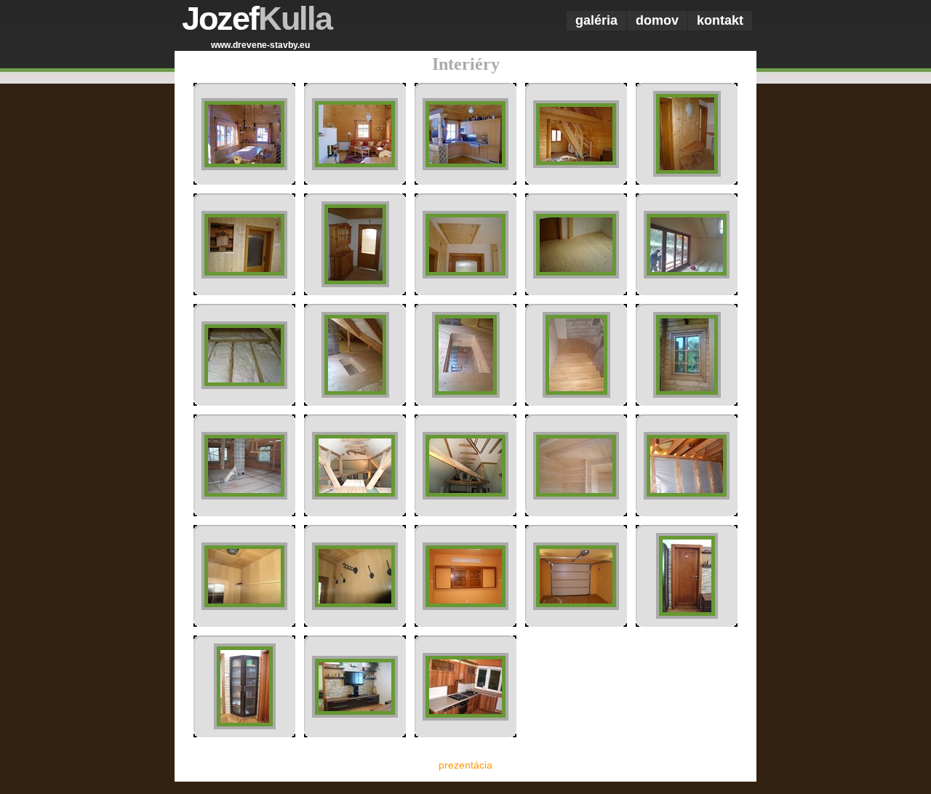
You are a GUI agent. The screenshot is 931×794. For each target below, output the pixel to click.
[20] (687, 496)
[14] (576, 394)
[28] (465, 717)
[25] (687, 615)
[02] (355, 166)
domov (657, 20)
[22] (355, 606)
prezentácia (465, 765)
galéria (596, 20)
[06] (244, 275)
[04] (576, 164)
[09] (576, 275)
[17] (355, 496)
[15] (687, 394)
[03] (465, 166)
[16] (244, 496)
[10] (687, 275)
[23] (465, 606)
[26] (245, 725)
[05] (687, 173)
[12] (355, 394)
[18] (465, 496)
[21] (244, 606)
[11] (244, 385)
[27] (355, 714)
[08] (465, 275)
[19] (576, 496)
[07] (355, 283)
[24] (576, 606)
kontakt (720, 20)
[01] (244, 166)
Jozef (257, 18)
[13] (466, 394)
